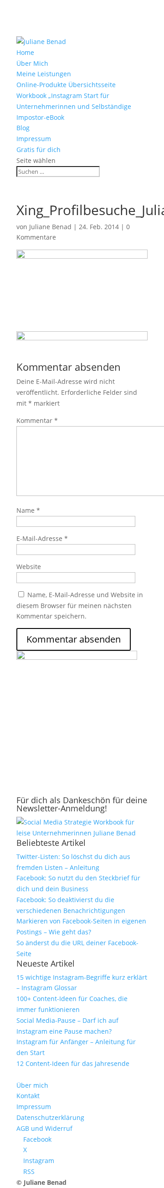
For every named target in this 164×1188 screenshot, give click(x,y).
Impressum (33, 138)
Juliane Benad (50, 226)
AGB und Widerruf (44, 1128)
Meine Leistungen (43, 73)
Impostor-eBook (40, 117)
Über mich (32, 1085)
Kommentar (37, 420)
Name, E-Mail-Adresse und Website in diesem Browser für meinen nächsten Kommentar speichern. (79, 605)
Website (28, 566)
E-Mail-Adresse (42, 538)
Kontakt (28, 1095)
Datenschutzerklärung (50, 1117)
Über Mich (32, 63)
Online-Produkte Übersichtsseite (66, 84)
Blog (23, 127)
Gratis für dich (38, 149)
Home (25, 52)
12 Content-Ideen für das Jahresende (72, 1063)
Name (28, 510)
